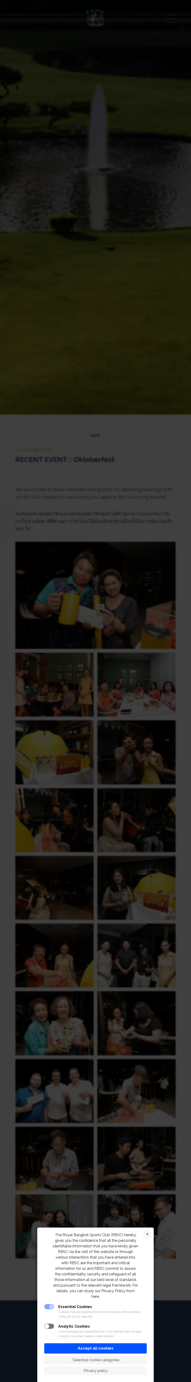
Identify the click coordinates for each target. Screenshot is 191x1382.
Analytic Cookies (74, 1326)
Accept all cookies (95, 1348)
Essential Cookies (75, 1307)
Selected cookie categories (95, 1360)
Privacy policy (96, 1370)
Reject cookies (147, 1234)
